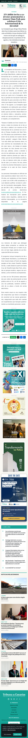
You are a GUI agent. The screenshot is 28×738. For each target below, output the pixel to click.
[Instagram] (14, 699)
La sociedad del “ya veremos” (13, 568)
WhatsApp (4, 65)
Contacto (15, 1)
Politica (3, 651)
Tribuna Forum (14, 714)
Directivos (4, 621)
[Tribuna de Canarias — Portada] (11, 5)
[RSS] (19, 699)
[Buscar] (26, 1)
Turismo (3, 595)
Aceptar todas (17, 734)
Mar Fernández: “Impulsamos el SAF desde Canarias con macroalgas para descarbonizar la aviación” (15, 562)
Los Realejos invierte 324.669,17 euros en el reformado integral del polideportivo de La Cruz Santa (13, 654)
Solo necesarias (7, 734)
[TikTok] (17, 699)
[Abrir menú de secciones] (2, 6)
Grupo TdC (14, 712)
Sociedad (13, 11)
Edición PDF (4, 1)
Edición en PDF (14, 705)
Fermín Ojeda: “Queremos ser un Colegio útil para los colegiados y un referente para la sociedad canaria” (14, 682)
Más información (12, 730)
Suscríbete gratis (14, 723)
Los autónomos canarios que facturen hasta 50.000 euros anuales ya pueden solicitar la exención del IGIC (15, 534)
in (15, 65)
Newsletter (10, 1)
